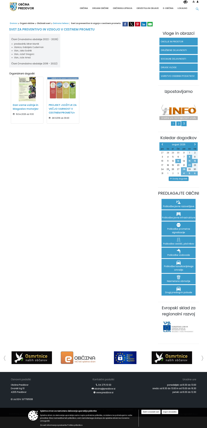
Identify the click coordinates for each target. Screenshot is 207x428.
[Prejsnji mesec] (162, 144)
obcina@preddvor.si (104, 388)
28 (184, 169)
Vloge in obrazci (179, 33)
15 (190, 161)
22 (189, 165)
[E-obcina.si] (78, 357)
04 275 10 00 (104, 384)
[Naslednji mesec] (195, 144)
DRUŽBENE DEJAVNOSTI (174, 50)
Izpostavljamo (179, 91)
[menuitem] (84, 7)
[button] (4, 358)
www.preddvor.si (104, 392)
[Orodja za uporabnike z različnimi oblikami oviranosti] (185, 2)
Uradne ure (189, 379)
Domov (13, 23)
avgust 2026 (178, 144)
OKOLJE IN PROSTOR (172, 41)
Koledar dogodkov (178, 138)
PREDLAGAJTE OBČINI (178, 193)
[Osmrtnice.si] (31, 357)
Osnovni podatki (21, 379)
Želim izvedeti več (151, 411)
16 (195, 161)
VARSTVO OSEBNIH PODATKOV (178, 76)
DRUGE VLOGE (169, 67)
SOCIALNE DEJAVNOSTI (173, 58)
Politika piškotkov (75, 425)
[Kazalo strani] (194, 2)
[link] (125, 24)
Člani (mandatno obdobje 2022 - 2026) (34, 39)
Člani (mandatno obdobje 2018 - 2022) (34, 63)
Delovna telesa (61, 23)
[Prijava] (198, 2)
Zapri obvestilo (170, 411)
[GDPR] (125, 357)
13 (178, 161)
